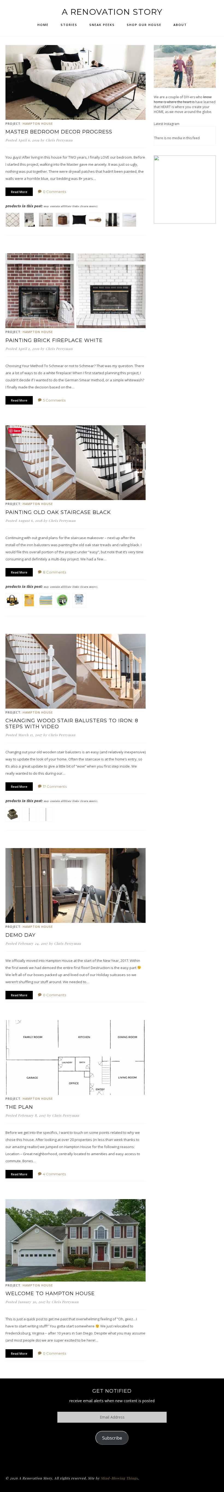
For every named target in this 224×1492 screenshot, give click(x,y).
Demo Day (20, 935)
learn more (88, 206)
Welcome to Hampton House (50, 1294)
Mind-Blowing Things (119, 1478)
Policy (112, 1459)
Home (43, 25)
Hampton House (38, 123)
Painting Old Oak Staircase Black (58, 512)
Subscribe (112, 1438)
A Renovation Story (112, 12)
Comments (54, 191)
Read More (19, 192)
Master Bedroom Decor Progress (58, 132)
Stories (69, 25)
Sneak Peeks (102, 25)
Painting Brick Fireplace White (54, 340)
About (180, 25)
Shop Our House (144, 25)
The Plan (19, 1107)
